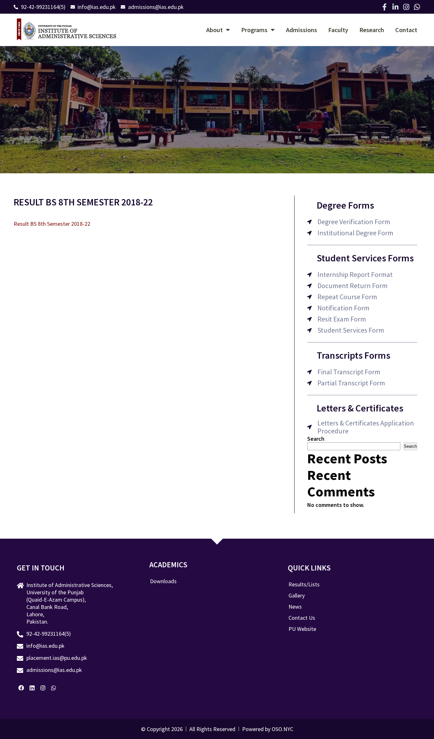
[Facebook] (21, 687)
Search (315, 438)
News (295, 607)
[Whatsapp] (416, 6)
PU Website (302, 629)
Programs (254, 30)
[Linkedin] (32, 687)
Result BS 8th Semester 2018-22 (52, 223)
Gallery (296, 595)
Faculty (338, 30)
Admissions (301, 30)
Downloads (163, 581)
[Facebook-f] (384, 6)
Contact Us (301, 618)
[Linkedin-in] (395, 6)
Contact (406, 30)
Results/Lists (304, 584)
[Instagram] (406, 6)
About (214, 30)
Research (371, 30)
